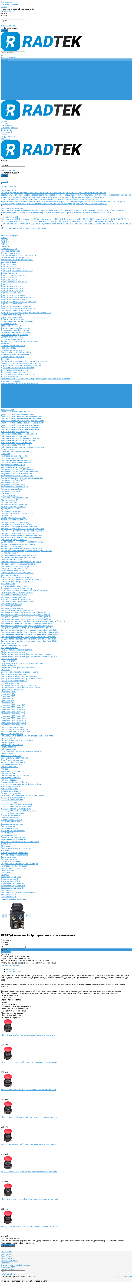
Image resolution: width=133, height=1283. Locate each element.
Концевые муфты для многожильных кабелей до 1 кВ (25, 612)
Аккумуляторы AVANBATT (13, 480)
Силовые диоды (8, 193)
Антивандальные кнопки (100, 212)
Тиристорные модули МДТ (13, 288)
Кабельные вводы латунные (14, 436)
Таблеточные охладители (13, 319)
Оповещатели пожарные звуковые (17, 577)
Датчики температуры (11, 376)
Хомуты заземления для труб (14, 520)
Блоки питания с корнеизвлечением (17, 601)
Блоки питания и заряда (12, 608)
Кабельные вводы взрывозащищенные (19, 434)
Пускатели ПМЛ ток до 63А (13, 714)
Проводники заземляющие (13, 517)
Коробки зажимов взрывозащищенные (19, 526)
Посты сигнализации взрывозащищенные (20, 685)
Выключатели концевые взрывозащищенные (22, 423)
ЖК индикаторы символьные (14, 855)
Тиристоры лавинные (11, 293)
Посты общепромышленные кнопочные (19, 557)
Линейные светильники (12, 760)
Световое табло (8, 773)
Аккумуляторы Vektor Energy (14, 487)
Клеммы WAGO (8, 833)
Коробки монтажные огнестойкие (16, 524)
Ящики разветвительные (12, 546)
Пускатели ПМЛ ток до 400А (13, 725)
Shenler (4, 240)
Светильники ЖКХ (9, 767)
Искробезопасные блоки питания (16, 599)
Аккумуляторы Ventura (11, 489)
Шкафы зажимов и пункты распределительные (22, 542)
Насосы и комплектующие (97, 201)
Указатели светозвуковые (13, 771)
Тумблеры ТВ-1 (73, 212)
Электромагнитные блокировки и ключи (19, 672)
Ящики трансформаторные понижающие (20, 341)
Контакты (5, 99)
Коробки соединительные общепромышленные (23, 531)
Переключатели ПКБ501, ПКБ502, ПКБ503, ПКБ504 (109, 223)
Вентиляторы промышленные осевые (18, 892)
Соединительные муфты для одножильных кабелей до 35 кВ (29, 641)
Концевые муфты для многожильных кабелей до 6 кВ (25, 614)
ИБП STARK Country (9, 495)
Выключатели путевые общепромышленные (21, 416)
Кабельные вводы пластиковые (15, 445)
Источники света (8, 643)
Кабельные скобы (9, 749)
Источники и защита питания (67, 195)
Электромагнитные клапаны (14, 674)
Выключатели (32, 193)
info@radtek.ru (8, 11)
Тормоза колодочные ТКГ (12, 883)
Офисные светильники (11, 764)
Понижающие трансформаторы (15, 332)
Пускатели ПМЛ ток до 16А (13, 707)
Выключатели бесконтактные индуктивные (21, 427)
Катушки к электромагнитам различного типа (22, 663)
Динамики (6, 844)
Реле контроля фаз (9, 1260)
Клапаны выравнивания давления (16, 460)
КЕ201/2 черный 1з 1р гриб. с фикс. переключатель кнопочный (29, 1199)
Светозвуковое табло (11, 778)
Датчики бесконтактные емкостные (17, 368)
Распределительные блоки (13, 837)
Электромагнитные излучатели (15, 848)
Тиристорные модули (11, 286)
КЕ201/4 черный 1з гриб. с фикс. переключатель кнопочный (28, 1090)
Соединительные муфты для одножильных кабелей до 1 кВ (28, 636)
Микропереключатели (41, 197)
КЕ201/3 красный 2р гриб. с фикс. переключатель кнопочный (29, 1172)
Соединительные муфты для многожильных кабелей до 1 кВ (29, 630)
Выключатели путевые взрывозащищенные (21, 418)
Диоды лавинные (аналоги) (13, 275)
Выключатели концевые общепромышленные (22, 420)
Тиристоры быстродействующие (16, 306)
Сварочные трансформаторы (14, 334)
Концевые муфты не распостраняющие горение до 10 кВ (27, 625)
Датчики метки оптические (13, 372)
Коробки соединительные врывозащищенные (22, 528)
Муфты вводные (8, 747)
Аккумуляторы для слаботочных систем (19, 471)
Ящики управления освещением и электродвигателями (26, 551)
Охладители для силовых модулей (17, 321)
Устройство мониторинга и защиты (17, 260)
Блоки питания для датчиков (14, 597)
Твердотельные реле (10, 253)
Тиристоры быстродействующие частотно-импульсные (26, 312)
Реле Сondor (6, 1258)
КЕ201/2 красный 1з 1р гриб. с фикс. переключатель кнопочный (30, 1226)
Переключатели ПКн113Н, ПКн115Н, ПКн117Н (66, 223)
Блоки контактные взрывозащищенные (19, 566)
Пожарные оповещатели (82, 197)
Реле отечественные (10, 251)
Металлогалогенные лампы (14, 645)
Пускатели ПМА (8, 696)
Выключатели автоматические (15, 412)
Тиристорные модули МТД (13, 290)
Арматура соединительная (13, 506)
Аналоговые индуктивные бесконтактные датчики (24, 361)
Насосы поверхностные (12, 800)
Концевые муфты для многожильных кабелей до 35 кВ (26, 619)
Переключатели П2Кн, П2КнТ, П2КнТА (52, 221)
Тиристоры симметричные (13, 295)
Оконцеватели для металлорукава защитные (22, 751)
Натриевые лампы (9, 647)
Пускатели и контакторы (61, 199)
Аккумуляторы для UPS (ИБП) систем (18, 469)
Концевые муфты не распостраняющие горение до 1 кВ (26, 623)
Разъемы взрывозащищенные (15, 354)
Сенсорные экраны (9, 857)
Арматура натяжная (10, 509)
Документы (6, 90)
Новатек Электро (9, 249)
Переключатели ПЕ (27, 219)
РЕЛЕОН (5, 242)
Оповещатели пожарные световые (17, 581)
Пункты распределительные (14, 539)
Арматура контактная (11, 511)
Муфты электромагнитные (95, 204)
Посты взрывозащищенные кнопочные (19, 555)
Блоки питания (80, 199)
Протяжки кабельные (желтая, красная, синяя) (22, 795)
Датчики (16, 201)
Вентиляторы (90, 193)
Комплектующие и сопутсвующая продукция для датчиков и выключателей (35, 379)
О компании (6, 2)
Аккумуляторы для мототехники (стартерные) (22, 478)
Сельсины (5, 670)
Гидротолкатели (8, 661)
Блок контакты (8, 826)
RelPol (4, 244)
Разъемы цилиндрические (13, 346)
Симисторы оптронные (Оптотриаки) (18, 308)
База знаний (6, 93)
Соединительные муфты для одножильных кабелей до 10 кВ (29, 639)
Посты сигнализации (21, 197)
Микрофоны (6, 846)
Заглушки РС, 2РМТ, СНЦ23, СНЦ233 (17, 352)
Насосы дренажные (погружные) (16, 808)
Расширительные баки (11, 819)
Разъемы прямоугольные (12, 357)
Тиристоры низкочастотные (13, 299)
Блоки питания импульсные (14, 595)
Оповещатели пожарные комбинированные (21, 579)
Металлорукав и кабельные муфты (69, 201)
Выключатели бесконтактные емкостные (20, 429)
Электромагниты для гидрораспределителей (22, 678)
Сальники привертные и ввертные (16, 462)
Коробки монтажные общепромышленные (21, 537)
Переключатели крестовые (13, 394)
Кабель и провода (46, 195)
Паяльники (6, 872)
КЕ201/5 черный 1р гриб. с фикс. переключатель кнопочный (28, 1035)
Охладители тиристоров (12, 315)
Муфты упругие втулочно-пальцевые (18, 667)
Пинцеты (5, 875)
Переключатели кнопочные (48, 210)
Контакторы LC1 (8, 738)
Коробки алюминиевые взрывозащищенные (21, 535)
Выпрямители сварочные (12, 337)
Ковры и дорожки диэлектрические (17, 513)
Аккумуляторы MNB (10, 482)
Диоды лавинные (9, 273)
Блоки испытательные (11, 603)
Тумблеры (84, 212)
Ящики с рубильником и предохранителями (21, 548)
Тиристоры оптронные (11, 304)
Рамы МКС (5, 454)
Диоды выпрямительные (12, 268)
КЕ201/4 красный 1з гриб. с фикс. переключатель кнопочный (29, 1117)
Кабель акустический (10, 786)
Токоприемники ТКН (10, 881)
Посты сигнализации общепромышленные (20, 687)
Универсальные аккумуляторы (15, 467)
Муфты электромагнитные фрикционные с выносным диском (29, 656)
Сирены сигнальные (10, 575)
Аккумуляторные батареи (13, 465)
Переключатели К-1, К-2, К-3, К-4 (50, 219)
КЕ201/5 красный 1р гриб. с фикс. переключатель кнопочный (29, 1062)
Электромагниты (14, 195)
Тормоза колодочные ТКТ (12, 888)
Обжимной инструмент (11, 791)
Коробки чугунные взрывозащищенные (19, 533)
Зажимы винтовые (9, 828)
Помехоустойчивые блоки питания (17, 592)
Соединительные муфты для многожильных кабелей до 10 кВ (29, 632)
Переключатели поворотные (97, 210)
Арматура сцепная (9, 502)
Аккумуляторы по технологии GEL (16, 473)
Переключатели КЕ (9, 219)
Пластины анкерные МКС (12, 458)
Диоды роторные (9, 277)
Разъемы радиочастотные (13, 350)
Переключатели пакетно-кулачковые (18, 210)
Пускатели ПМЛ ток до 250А (13, 722)
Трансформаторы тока (11, 326)
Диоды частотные (9, 279)
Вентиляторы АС (8, 894)
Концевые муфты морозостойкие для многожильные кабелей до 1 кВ (33, 621)
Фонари (4, 769)
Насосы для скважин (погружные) (16, 804)
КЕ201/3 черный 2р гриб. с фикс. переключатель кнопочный (28, 1144)
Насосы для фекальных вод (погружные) (19, 811)
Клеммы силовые (9, 835)
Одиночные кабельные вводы (15, 451)
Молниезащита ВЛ (9, 500)
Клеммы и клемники (43, 201)
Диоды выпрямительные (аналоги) (17, 271)
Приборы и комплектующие (62, 204)
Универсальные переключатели (51, 212)
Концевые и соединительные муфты (67, 193)
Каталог (4, 82)
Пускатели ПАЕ (8, 698)
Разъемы (19, 199)
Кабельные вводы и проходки (36, 199)
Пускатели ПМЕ (8, 694)
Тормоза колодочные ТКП (13, 886)
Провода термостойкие (12, 793)
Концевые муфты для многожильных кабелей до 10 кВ (26, 617)
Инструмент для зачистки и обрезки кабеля (21, 784)
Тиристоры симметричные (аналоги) (18, 297)
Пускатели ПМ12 (8, 692)
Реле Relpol (6, 1256)
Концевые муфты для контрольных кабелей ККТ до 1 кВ (26, 628)
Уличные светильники (11, 755)
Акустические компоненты (36, 204)
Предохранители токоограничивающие (19, 864)
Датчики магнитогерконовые (14, 370)
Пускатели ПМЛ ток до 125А (13, 718)
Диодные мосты (8, 266)
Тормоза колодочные (61, 197)
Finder (4, 238)
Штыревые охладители (11, 317)
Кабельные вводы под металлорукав (18, 440)
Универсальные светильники (14, 758)
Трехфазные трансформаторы (15, 330)
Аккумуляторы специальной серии (17, 476)
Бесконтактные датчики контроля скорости (21, 363)
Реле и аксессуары (106, 195)
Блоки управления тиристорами (16, 310)
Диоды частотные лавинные (14, 282)
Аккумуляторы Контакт (11, 491)
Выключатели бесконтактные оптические (20, 425)
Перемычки (6, 515)
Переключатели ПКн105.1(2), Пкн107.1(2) (26, 223)
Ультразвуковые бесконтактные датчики (19, 383)
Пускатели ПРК (8, 703)
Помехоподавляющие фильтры (15, 257)
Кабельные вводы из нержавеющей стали (20, 438)
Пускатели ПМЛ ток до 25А (13, 709)
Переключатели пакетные (72, 210)
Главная (4, 84)
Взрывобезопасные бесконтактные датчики (21, 365)
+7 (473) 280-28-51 (9, 57)
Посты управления (89, 195)
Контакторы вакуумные (12, 733)
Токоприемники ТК (9, 879)
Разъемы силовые (9, 348)
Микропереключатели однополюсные (18, 564)
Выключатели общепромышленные (17, 414)
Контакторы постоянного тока (15, 729)
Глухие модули (8, 449)
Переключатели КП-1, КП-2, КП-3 (20, 221)
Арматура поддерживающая (14, 504)
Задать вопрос (8, 1245)
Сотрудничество (8, 97)
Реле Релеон (7, 1254)
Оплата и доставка (9, 4)
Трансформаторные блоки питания (17, 588)
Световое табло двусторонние (15, 775)
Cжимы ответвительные (12, 824)
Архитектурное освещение (13, 762)
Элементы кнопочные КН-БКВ (14, 568)
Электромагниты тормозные (14, 681)
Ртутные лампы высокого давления (17, 650)
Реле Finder (6, 1252)
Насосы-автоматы (9, 802)
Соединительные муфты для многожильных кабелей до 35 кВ (29, 634)
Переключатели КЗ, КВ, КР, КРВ (78, 219)
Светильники (45, 193)
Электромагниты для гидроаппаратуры (19, 676)
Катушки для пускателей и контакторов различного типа (27, 736)
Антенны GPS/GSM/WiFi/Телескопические (20, 841)
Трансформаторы (30, 195)
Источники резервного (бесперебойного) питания (24, 590)
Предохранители (16, 204)
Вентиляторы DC (8, 897)
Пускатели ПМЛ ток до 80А (13, 716)
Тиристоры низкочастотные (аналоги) (18, 301)
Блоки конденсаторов (11, 606)
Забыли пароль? (8, 25)
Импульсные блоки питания (14, 586)
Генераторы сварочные (11, 339)
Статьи (4, 6)
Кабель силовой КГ (9, 789)
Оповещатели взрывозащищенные (17, 573)
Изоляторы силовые (10, 861)
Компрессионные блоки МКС (14, 456)
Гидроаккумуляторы (10, 817)
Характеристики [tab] (13, 971)
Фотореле (5, 1263)
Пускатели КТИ (8, 700)
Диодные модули (9, 264)
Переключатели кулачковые (24, 212)
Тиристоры (21, 193)
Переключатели (27, 201)
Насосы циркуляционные (12, 813)
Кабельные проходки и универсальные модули (22, 447)
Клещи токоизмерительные (14, 868)
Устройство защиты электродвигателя (18, 255)
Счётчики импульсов (10, 381)
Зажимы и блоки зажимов (13, 830)
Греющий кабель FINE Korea (14, 782)
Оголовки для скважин (11, 815)
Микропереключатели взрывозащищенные (21, 562)
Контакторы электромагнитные (15, 731)
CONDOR (5, 246)
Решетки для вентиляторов (13, 899)
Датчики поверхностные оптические (18, 374)
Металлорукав (7, 742)
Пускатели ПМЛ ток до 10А (13, 705)
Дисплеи (79, 204)
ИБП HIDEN (6, 493)
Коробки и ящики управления (14, 522)
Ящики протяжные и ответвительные (18, 544)
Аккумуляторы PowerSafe (13, 484)
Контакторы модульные (12, 727)
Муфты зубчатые (8, 665)
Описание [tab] (10, 969)
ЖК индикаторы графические (14, 852)
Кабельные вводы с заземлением (16, 442)
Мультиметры (7, 870)
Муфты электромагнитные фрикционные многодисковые (27, 654)
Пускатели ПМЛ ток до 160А (13, 720)
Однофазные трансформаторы (15, 328)
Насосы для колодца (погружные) (16, 806)
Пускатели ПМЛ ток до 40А (13, 711)
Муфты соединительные (12, 744)
